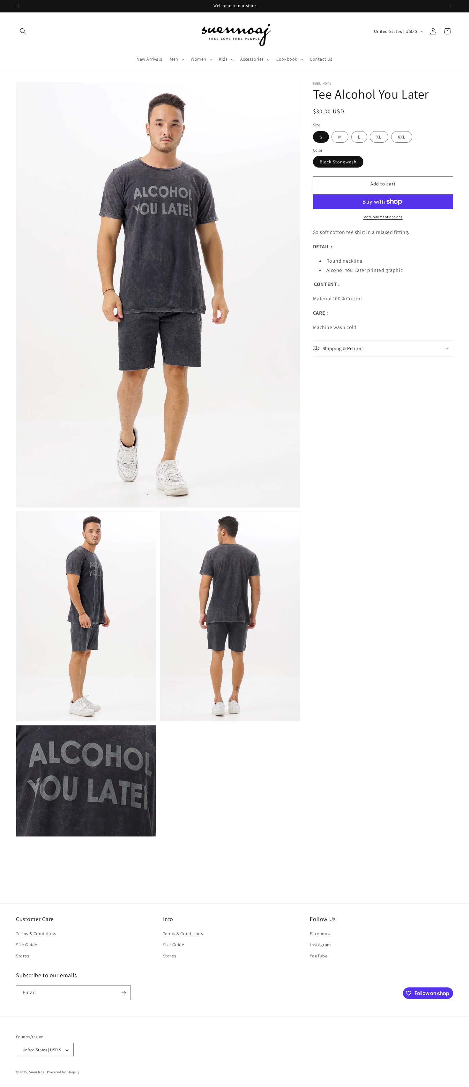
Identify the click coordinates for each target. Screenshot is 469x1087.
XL (379, 136)
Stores (22, 956)
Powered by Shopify (63, 1072)
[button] (23, 31)
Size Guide (26, 945)
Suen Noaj (37, 1072)
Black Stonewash (338, 162)
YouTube (318, 956)
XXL (402, 136)
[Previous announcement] (18, 6)
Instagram (320, 945)
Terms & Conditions (36, 933)
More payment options (383, 216)
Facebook (320, 933)
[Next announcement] (451, 6)
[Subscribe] (123, 992)
